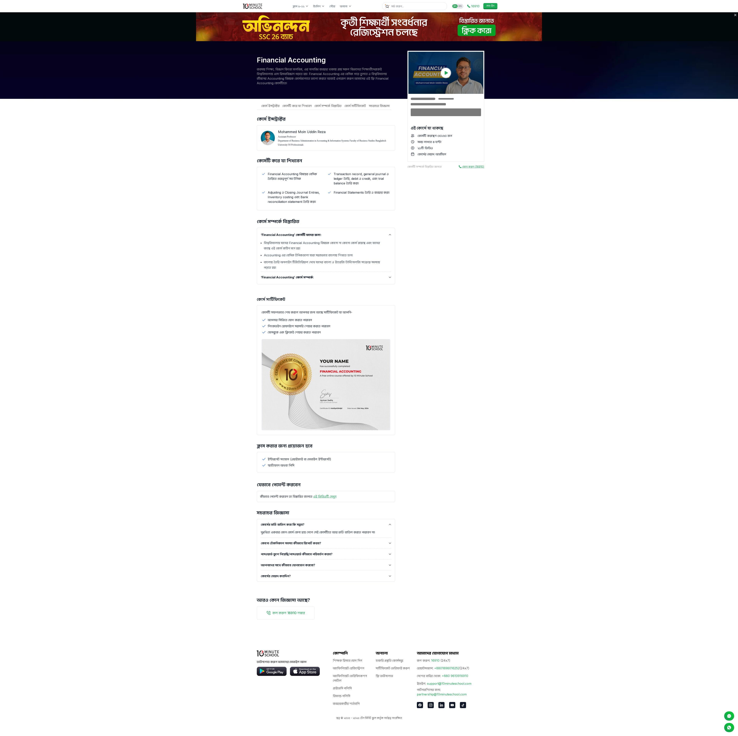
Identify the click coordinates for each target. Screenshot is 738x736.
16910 (435, 660)
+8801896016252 (447, 668)
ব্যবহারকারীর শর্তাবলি (346, 703)
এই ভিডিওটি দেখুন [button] (324, 496)
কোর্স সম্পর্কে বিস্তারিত (328, 106)
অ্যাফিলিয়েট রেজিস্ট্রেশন (348, 668)
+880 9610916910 (455, 676)
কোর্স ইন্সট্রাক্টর (270, 106)
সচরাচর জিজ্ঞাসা (379, 106)
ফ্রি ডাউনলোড (384, 676)
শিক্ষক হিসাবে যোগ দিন (347, 660)
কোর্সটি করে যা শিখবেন (297, 106)
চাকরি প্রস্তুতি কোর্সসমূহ (389, 660)
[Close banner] (735, 15)
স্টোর (332, 6)
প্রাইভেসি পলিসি (342, 688)
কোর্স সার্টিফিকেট (355, 106)
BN (455, 6)
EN (460, 6)
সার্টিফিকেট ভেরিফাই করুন (393, 668)
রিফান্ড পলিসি (341, 696)
